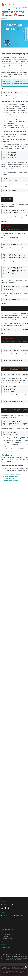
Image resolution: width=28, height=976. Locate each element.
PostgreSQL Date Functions (12, 474)
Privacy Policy (13, 973)
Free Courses (5, 932)
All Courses (4, 936)
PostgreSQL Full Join (10, 478)
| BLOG (14, 4)
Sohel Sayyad (8, 15)
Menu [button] (24, 4)
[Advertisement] (17, 502)
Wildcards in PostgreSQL (11, 480)
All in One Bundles (6, 938)
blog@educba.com (21, 8)
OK (26, 967)
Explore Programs (6, 934)
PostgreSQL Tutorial (13, 7)
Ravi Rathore (21, 15)
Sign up (3, 941)
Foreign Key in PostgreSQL (11, 476)
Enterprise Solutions (7, 929)
